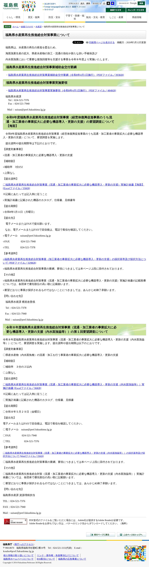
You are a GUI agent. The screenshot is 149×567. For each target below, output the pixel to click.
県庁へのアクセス (24, 544)
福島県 (11, 6)
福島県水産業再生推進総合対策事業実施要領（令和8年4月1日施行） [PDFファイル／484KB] (62, 90)
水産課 (39, 26)
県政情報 (136, 17)
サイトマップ (64, 9)
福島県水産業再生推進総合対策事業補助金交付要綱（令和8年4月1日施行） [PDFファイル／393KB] (66, 74)
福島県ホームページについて (18, 559)
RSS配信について (46, 559)
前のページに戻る (100, 534)
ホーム (16, 26)
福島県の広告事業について (72, 559)
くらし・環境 (13, 17)
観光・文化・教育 (95, 17)
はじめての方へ (64, 4)
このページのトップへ (131, 534)
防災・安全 (54, 17)
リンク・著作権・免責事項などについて (58, 555)
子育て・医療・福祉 (75, 17)
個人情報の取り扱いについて (18, 555)
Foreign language (64, 6)
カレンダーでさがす (136, 10)
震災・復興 (34, 17)
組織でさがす (116, 10)
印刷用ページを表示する (102, 42)
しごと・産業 (116, 17)
